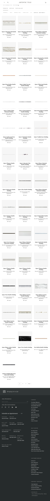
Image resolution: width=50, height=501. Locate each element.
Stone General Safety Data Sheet (37, 450)
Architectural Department (36, 489)
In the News (33, 409)
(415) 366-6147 (5, 431)
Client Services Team (35, 414)
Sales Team (33, 412)
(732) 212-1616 (16, 431)
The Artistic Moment (35, 410)
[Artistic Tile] (25, 2)
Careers (32, 419)
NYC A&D (12, 422)
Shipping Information (35, 467)
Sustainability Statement (35, 405)
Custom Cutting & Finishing (36, 485)
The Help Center (34, 430)
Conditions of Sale (34, 469)
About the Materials (35, 434)
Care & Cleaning (34, 439)
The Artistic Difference (35, 402)
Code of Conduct (34, 420)
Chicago (4, 416)
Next (29, 383)
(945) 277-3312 (5, 446)
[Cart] (45, 2)
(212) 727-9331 (5, 425)
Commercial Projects (35, 487)
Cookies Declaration (35, 474)
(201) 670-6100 (20, 424)
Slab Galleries (33, 465)
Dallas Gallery (7, 444)
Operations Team (34, 417)
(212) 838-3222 (13, 424)
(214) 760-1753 (13, 418)
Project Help (33, 435)
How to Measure (34, 432)
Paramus (20, 422)
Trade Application (34, 484)
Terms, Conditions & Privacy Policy (37, 493)
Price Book (33, 442)
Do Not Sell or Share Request (36, 472)
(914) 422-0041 (5, 438)
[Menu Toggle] (4, 2)
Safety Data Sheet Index (35, 449)
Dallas (12, 416)
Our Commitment (34, 407)
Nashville (13, 435)
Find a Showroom (34, 462)
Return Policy (33, 470)
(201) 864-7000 (20, 440)
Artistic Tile (35, 492)
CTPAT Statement (35, 495)
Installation (33, 437)
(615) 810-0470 (13, 437)
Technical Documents (35, 440)
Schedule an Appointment (10, 413)
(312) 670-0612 (5, 418)
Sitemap (45, 493)
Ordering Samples (34, 445)
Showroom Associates (35, 415)
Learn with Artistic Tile (35, 447)
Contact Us (33, 460)
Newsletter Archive (34, 444)
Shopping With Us (34, 464)
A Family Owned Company (36, 404)
